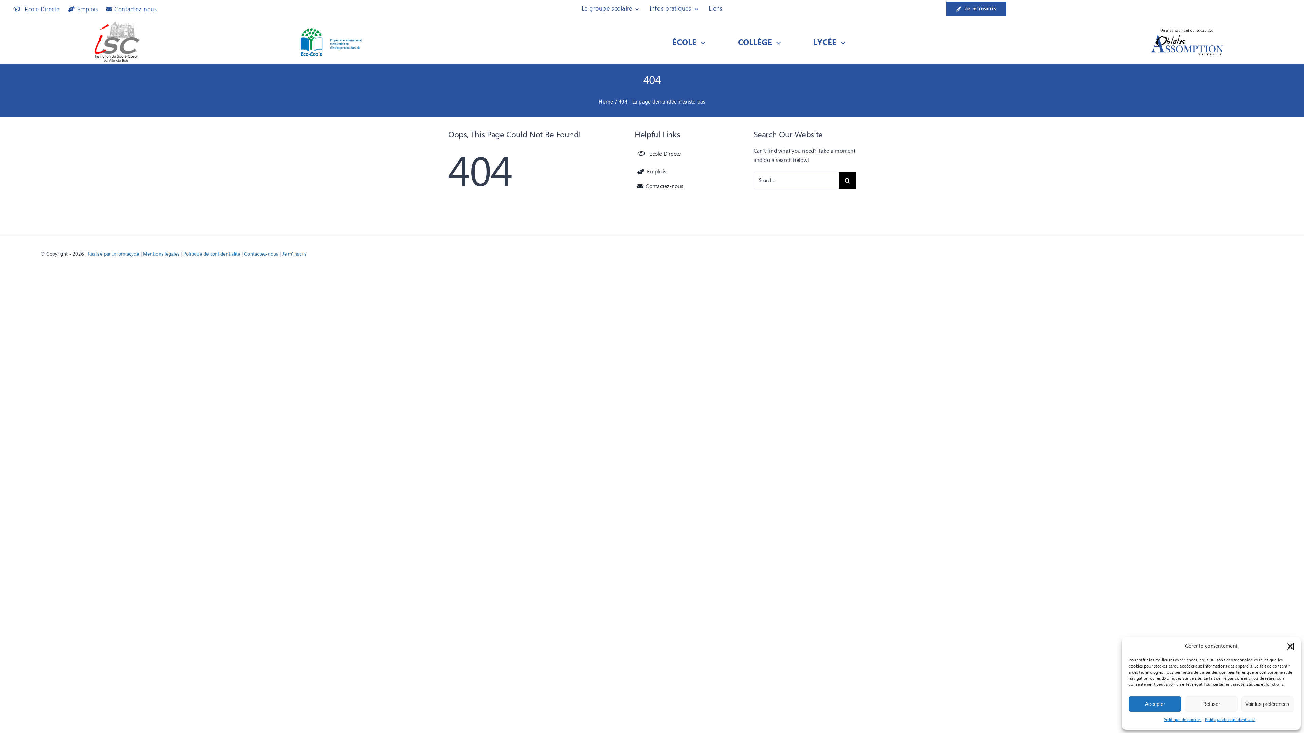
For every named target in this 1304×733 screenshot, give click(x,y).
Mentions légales (161, 254)
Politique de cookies (1182, 720)
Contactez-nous (261, 254)
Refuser (1211, 704)
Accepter (1155, 704)
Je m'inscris (294, 254)
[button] (1290, 646)
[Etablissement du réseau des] (1187, 30)
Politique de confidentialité (1230, 720)
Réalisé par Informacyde (113, 254)
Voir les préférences (1267, 704)
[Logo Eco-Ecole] (331, 30)
